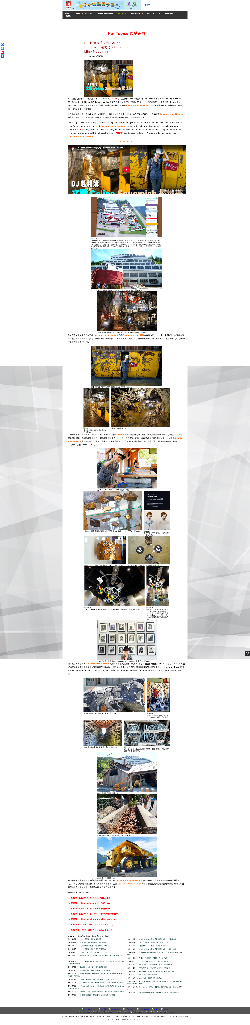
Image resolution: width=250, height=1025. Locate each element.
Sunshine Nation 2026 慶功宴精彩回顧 (93, 967)
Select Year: (82, 936)
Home (78, 1012)
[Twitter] (2, 48)
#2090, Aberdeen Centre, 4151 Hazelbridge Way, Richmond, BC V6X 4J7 (87, 1016)
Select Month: (96, 936)
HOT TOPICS (122, 13)
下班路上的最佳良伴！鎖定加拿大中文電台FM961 (156, 965)
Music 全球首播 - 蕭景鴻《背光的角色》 (149, 978)
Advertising (128, 1012)
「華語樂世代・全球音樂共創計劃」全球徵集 (154, 968)
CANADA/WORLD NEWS (105, 13)
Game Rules (97, 1012)
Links (172, 1012)
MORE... (68, 16)
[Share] (2, 56)
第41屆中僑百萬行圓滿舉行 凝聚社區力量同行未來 (97, 995)
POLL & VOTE (150, 13)
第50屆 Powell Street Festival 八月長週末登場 (96, 970)
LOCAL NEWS (89, 13)
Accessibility (150, 1012)
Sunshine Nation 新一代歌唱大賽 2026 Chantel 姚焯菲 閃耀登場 (102, 991)
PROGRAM (77, 13)
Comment (117, 1012)
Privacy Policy (162, 1012)
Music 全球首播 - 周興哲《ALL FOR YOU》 (154, 942)
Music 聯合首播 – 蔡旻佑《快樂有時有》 (94, 942)
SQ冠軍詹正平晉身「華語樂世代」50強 (93, 946)
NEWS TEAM (169, 13)
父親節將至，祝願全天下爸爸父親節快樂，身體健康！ (157, 971)
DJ (159, 13)
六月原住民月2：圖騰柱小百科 (146, 974)
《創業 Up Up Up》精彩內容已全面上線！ (94, 952)
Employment (138, 1012)
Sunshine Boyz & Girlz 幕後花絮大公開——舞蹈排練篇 (157, 949)
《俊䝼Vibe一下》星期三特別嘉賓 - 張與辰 (153, 946)
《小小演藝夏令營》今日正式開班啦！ (93, 949)
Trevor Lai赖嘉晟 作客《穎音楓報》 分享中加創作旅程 (98, 979)
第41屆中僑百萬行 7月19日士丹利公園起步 (153, 958)
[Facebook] (2, 44)
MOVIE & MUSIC (136, 13)
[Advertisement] (126, 22)
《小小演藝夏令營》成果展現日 (91, 939)
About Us (86, 1012)
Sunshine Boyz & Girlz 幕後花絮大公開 (155, 961)
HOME (67, 13)
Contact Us (108, 1012)
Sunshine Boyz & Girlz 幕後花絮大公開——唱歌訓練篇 (157, 939)
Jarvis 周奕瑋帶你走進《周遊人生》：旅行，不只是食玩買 (159, 992)
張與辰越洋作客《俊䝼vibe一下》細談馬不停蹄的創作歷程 (103, 982)
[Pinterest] (2, 52)
